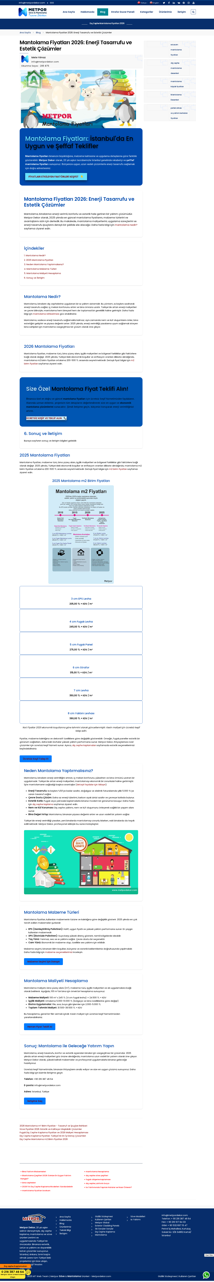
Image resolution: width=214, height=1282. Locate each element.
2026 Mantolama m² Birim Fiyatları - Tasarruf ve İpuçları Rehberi (53, 1125)
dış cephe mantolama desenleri (176, 68)
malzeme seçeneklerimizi (58, 952)
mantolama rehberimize (46, 313)
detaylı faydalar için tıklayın (91, 784)
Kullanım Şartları (103, 1219)
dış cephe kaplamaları (84, 745)
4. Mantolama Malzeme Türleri (40, 268)
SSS (52, 2)
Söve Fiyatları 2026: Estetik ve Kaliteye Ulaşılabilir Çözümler (51, 1129)
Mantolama (101, 1234)
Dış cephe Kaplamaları (15, 1266)
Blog (38, 32)
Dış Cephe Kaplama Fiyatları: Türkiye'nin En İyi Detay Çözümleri (53, 1135)
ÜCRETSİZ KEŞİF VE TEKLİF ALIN (46, 418)
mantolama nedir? (126, 225)
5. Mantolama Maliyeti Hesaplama (42, 273)
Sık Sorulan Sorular (104, 1228)
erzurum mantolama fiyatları (176, 49)
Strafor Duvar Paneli (122, 11)
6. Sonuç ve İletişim (34, 277)
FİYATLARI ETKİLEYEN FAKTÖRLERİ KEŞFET (56, 176)
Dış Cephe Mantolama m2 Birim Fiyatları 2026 (44, 1139)
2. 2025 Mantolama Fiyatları (38, 259)
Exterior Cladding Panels (107, 1225)
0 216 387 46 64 (13, 1274)
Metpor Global (102, 1222)
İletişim (182, 11)
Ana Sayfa (69, 11)
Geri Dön (209, 1255)
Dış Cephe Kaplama (105, 1231)
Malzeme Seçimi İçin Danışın (43, 961)
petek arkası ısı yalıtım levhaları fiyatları (179, 113)
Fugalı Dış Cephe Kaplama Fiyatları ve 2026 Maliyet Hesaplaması (54, 1132)
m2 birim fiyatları (118, 469)
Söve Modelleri (138, 1216)
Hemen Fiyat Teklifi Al (39, 1026)
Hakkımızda (87, 11)
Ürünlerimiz (165, 11)
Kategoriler (146, 11)
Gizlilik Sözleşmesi (104, 1216)
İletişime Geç (34, 1101)
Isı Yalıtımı (135, 1219)
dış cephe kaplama (42, 804)
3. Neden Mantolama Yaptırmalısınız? (44, 264)
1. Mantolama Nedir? (35, 255)
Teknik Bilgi (65, 1230)
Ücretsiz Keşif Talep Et (35, 758)
